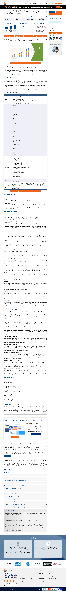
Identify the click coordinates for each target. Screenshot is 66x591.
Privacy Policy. (42, 301)
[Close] (48, 284)
